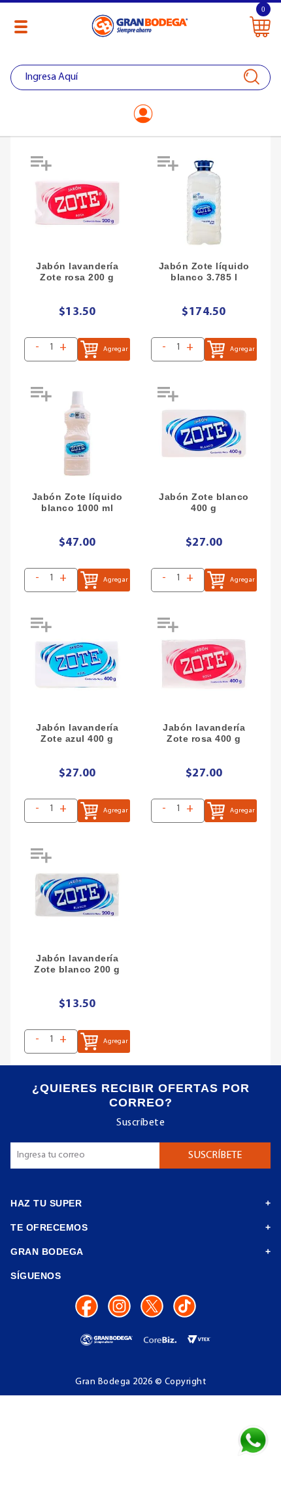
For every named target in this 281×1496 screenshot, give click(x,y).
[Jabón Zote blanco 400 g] (204, 433)
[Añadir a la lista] (42, 168)
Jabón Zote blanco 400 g (204, 502)
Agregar (115, 349)
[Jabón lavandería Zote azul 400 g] (77, 664)
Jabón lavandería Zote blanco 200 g (77, 963)
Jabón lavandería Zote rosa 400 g (204, 733)
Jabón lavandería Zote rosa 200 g (77, 271)
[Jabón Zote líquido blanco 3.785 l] (204, 203)
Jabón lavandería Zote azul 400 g (77, 733)
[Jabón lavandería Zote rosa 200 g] (77, 203)
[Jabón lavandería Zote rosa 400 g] (204, 664)
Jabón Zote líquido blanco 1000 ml (77, 502)
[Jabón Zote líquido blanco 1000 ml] (77, 433)
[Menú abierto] (20, 26)
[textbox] (140, 77)
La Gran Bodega (140, 27)
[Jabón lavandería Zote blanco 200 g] (77, 895)
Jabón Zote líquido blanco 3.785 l (204, 271)
